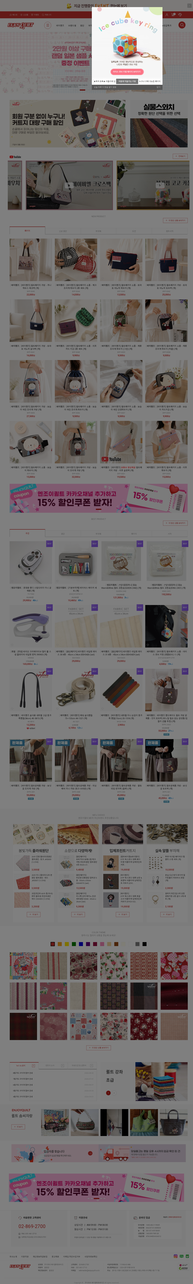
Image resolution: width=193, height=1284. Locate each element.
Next (159, 71)
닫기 (158, 87)
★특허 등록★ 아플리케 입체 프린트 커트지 (104, 82)
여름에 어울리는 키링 (127, 81)
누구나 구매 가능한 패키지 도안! (150, 82)
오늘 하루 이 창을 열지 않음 (105, 87)
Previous (94, 71)
